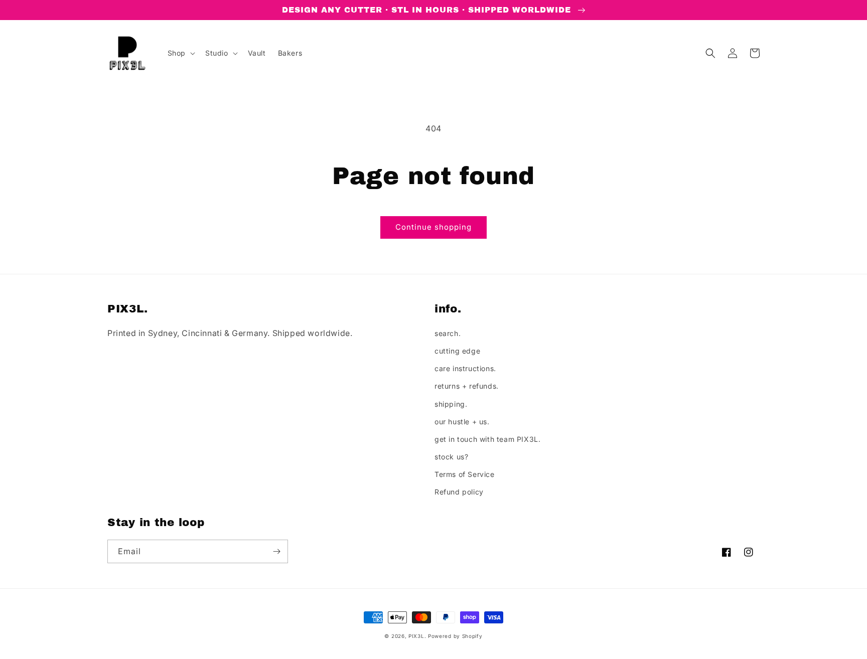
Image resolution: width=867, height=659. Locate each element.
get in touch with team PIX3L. (487, 439)
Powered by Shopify (455, 636)
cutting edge (457, 351)
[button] (180, 53)
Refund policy (459, 491)
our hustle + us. (462, 421)
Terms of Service (465, 474)
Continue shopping (433, 227)
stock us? (451, 456)
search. (448, 333)
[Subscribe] (276, 551)
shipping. (451, 404)
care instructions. (465, 368)
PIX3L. (417, 636)
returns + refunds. (467, 386)
